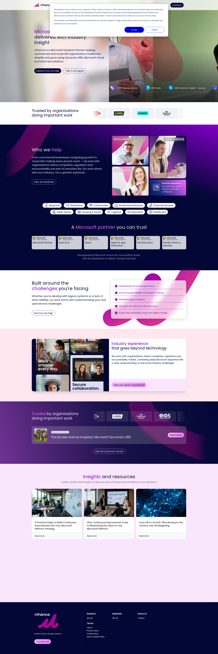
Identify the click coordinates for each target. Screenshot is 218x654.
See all (89, 618)
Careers (141, 618)
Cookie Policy (92, 633)
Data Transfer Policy (96, 636)
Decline (155, 30)
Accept (134, 30)
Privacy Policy (150, 16)
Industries (117, 613)
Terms (90, 623)
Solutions (91, 613)
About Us (142, 613)
